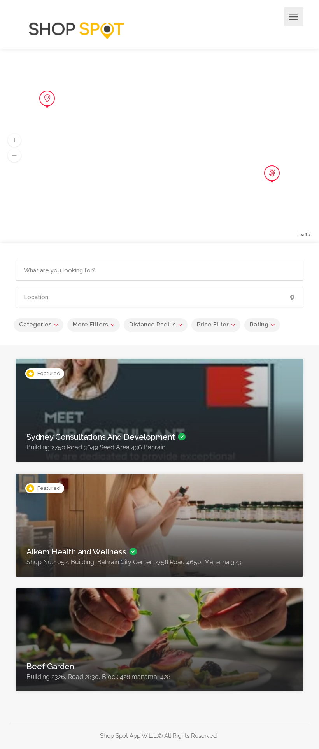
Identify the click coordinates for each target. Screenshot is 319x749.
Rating (259, 324)
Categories (35, 324)
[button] (14, 140)
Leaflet (304, 234)
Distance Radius (152, 324)
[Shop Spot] (76, 28)
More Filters (90, 324)
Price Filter (213, 324)
